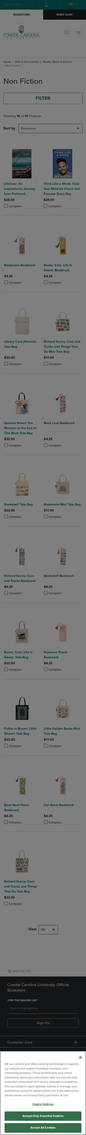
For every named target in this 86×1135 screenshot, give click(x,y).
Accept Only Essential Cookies (43, 1116)
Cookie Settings (43, 1104)
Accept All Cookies (43, 1128)
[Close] (80, 1057)
